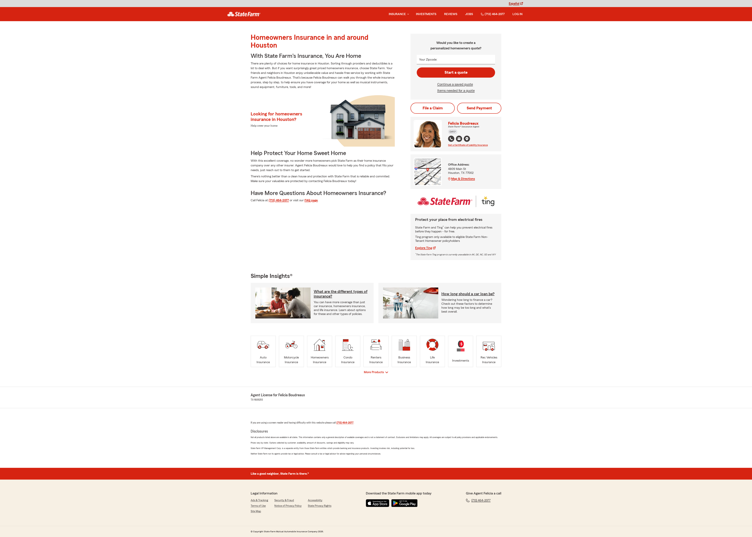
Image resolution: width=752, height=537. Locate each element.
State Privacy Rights (319, 505)
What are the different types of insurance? (340, 294)
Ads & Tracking (259, 500)
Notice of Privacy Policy (288, 505)
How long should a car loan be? (467, 294)
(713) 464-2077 (495, 14)
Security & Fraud (284, 500)
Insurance (397, 14)
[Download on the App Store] (377, 503)
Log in (517, 14)
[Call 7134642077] (451, 139)
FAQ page (311, 200)
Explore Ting (423, 247)
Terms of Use (258, 505)
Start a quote (456, 72)
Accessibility (315, 500)
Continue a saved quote (455, 84)
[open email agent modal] (459, 139)
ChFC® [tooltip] (453, 132)
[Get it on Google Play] (404, 503)
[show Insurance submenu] (407, 14)
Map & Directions (463, 178)
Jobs (469, 14)
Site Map (256, 511)
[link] (244, 14)
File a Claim (433, 108)
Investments (426, 14)
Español (514, 3)
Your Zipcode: (428, 59)
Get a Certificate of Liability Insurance (468, 145)
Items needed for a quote (456, 90)
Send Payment (479, 108)
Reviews (450, 14)
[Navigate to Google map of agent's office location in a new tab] (467, 139)
